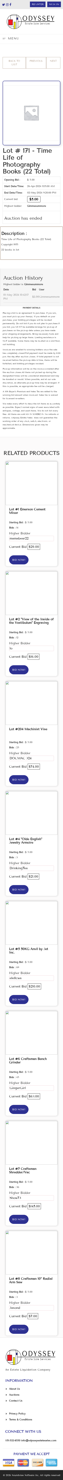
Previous (36, 60)
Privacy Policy (17, 1413)
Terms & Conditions (20, 1419)
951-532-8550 (12, 1440)
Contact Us (15, 1400)
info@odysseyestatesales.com (38, 1440)
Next (53, 60)
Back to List (14, 62)
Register (38, 4)
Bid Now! (18, 559)
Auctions (14, 1394)
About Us (14, 1388)
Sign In (54, 4)
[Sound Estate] (31, 21)
